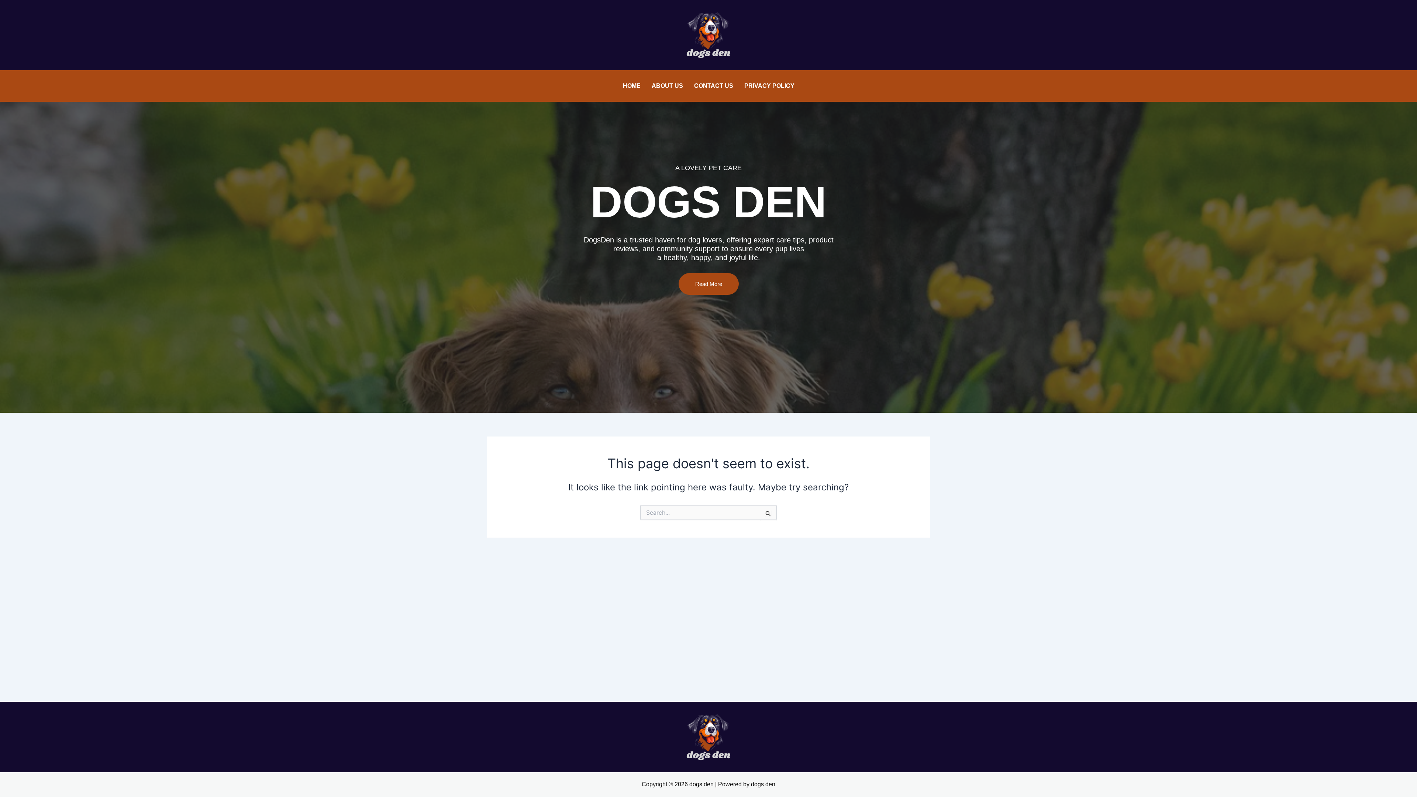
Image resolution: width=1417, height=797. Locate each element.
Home (632, 86)
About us (667, 86)
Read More (708, 284)
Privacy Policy (769, 86)
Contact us (713, 86)
